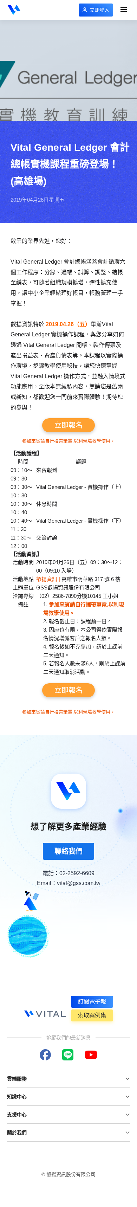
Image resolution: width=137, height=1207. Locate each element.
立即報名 (68, 425)
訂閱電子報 (92, 1002)
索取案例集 (92, 1015)
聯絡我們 (68, 851)
